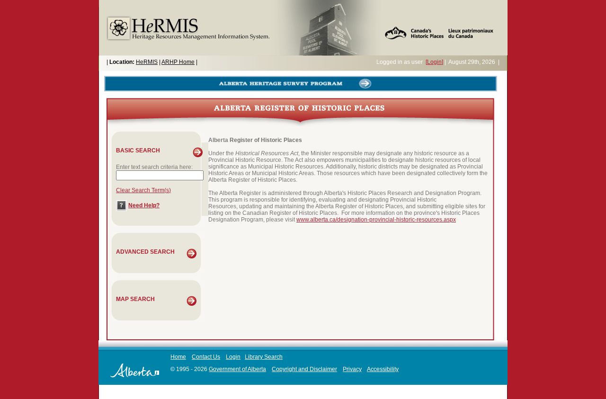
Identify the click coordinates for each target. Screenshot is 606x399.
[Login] (434, 62)
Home (178, 357)
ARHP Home (178, 62)
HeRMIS (147, 62)
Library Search (264, 357)
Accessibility (383, 369)
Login (233, 357)
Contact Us (206, 357)
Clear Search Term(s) (143, 190)
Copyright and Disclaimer (304, 369)
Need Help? (144, 205)
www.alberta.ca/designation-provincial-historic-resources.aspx (376, 219)
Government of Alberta (237, 369)
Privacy (352, 369)
